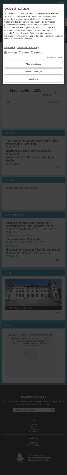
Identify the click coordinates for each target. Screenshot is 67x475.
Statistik (38, 53)
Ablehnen (33, 79)
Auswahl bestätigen (33, 71)
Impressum (9, 47)
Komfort (26, 53)
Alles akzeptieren (33, 64)
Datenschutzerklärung (28, 47)
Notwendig (12, 53)
